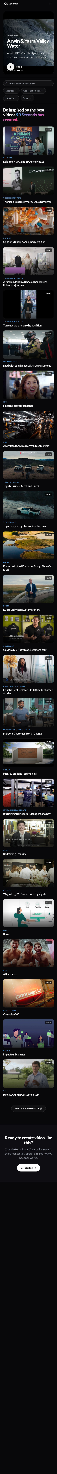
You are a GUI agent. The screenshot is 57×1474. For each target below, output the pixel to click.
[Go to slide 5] (17, 70)
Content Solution (32, 90)
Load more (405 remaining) (28, 1108)
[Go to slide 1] (7, 70)
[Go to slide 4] (15, 70)
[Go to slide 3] (12, 70)
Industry (9, 98)
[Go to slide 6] (21, 70)
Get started (27, 1167)
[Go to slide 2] (10, 70)
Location (9, 90)
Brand (26, 98)
